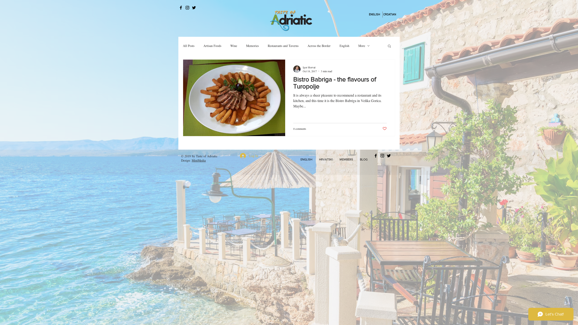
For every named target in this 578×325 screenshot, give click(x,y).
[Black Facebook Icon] (180, 7)
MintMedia (199, 160)
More (361, 46)
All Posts (188, 46)
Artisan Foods (212, 46)
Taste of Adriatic (206, 156)
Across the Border (319, 46)
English (344, 46)
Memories (252, 46)
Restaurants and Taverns (283, 46)
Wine (233, 46)
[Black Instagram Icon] (187, 7)
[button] (389, 46)
